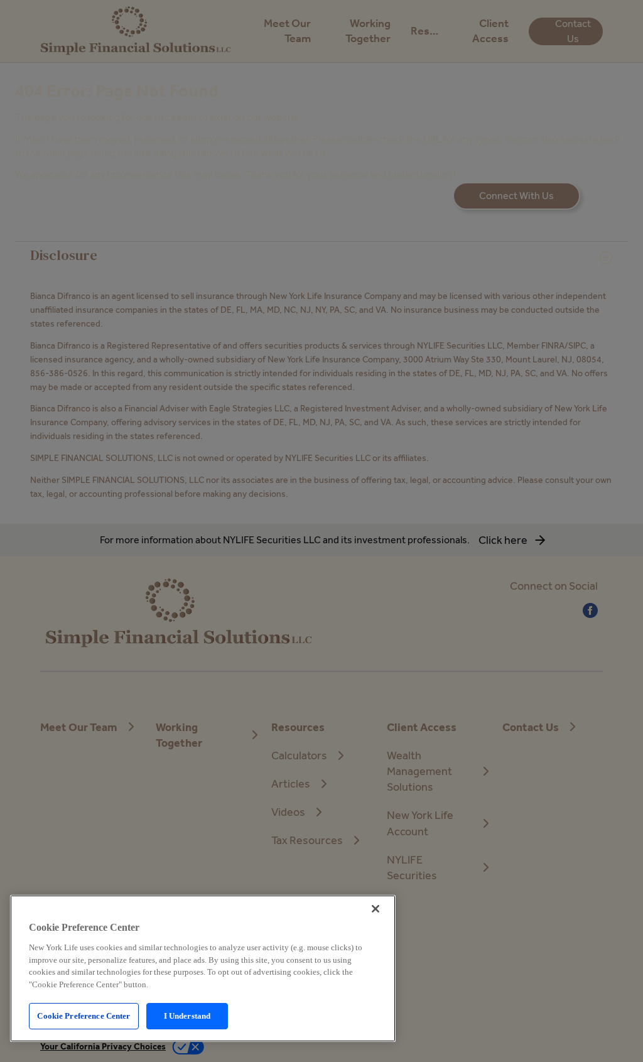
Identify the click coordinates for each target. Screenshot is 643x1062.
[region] (203, 968)
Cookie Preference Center (83, 1016)
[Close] (375, 909)
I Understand (187, 1016)
